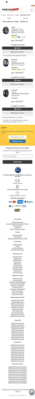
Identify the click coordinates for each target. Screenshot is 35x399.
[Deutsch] (34, 5)
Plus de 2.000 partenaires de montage (17, 189)
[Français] (32, 5)
